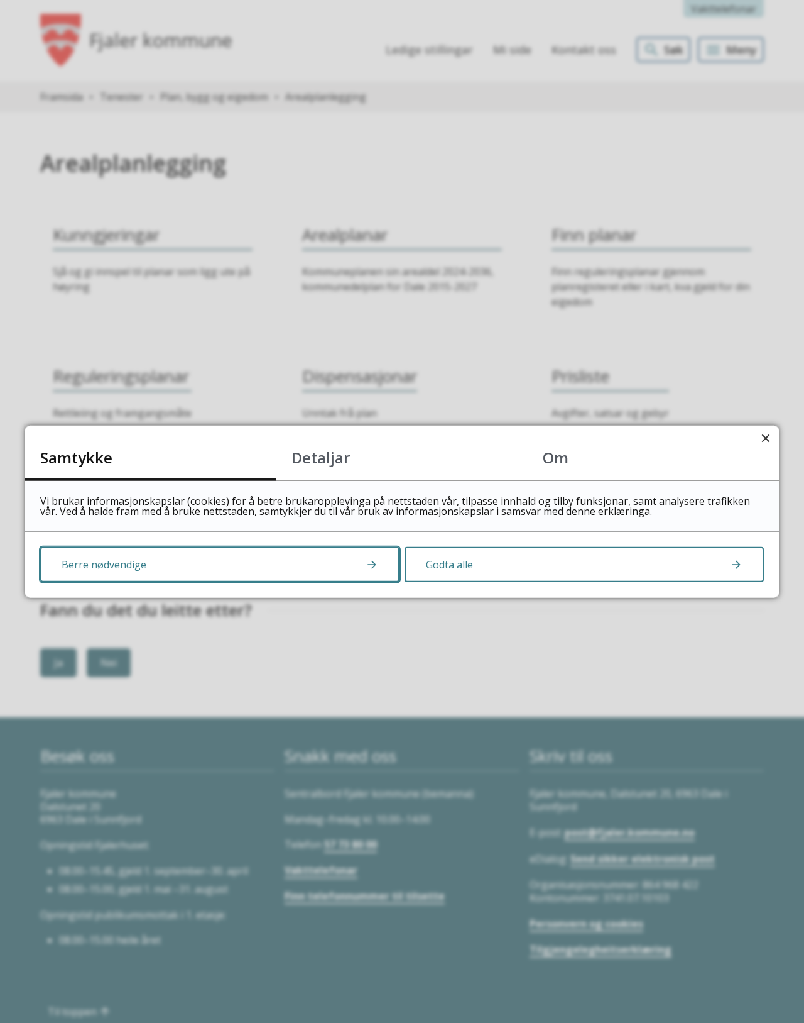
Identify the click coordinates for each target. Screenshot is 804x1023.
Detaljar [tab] (320, 456)
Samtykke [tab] (76, 456)
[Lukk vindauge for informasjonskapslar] (765, 438)
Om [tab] (555, 456)
